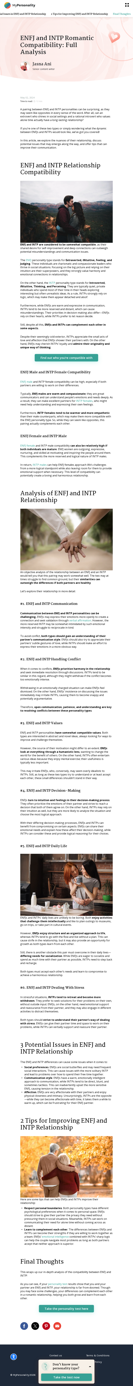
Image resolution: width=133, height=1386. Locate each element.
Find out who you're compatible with (66, 358)
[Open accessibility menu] (13, 1357)
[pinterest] (47, 1326)
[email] (58, 1326)
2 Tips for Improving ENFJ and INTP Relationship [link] (79, 14)
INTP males (40, 465)
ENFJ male (26, 382)
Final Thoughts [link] (122, 14)
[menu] (127, 5)
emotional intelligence (55, 1236)
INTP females (84, 401)
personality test (57, 1284)
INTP (52, 283)
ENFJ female (27, 445)
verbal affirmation (80, 620)
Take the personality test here (66, 1309)
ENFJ (28, 260)
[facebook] (25, 1326)
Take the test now (66, 1377)
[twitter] (36, 1326)
